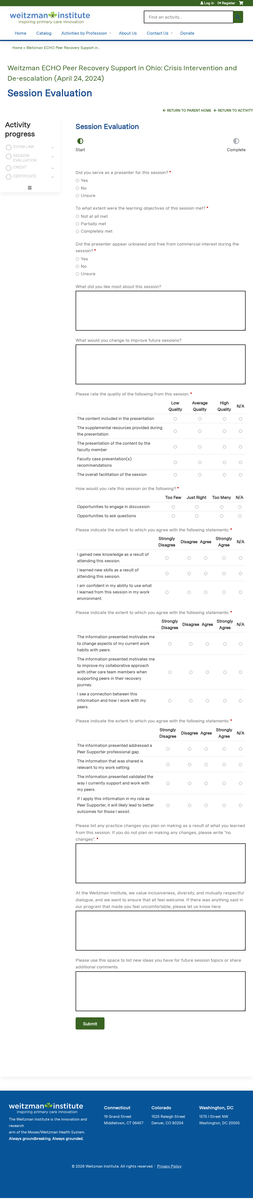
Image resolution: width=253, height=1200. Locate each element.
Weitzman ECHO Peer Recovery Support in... (63, 48)
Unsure (88, 195)
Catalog (43, 33)
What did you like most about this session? (118, 286)
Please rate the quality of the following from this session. (132, 393)
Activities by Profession (84, 33)
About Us (128, 33)
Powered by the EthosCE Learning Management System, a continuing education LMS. (228, 1190)
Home (20, 33)
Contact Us (158, 33)
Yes (84, 180)
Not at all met (94, 216)
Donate (187, 33)
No (83, 188)
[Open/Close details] (52, 148)
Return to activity (235, 110)
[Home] (57, 16)
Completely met (96, 231)
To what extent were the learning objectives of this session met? (141, 208)
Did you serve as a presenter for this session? (122, 172)
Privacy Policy (169, 1166)
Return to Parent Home (189, 110)
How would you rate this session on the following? (126, 488)
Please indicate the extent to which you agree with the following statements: (152, 529)
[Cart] (241, 4)
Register (228, 3)
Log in (209, 3)
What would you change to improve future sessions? (129, 340)
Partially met (93, 223)
